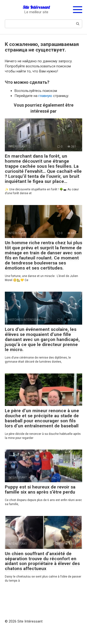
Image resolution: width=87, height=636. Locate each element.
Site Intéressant (36, 7)
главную (45, 96)
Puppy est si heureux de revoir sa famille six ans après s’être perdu (40, 489)
